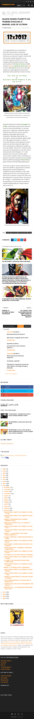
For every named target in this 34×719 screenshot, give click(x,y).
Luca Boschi (4, 682)
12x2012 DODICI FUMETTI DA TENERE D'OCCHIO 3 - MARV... (18, 564)
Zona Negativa (5, 645)
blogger (20, 326)
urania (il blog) (5, 669)
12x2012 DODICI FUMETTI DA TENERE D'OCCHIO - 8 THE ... (18, 527)
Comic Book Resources (14, 643)
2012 (4, 485)
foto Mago (4, 678)
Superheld (10, 332)
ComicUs (3, 663)
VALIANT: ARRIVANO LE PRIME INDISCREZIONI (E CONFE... (18, 537)
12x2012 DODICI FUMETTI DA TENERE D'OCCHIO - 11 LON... (18, 512)
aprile (6, 504)
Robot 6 (23, 643)
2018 (4, 473)
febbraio (7, 508)
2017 (4, 475)
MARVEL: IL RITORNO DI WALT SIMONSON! (16, 567)
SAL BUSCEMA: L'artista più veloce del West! (16, 261)
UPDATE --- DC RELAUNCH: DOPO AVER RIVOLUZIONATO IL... (15, 534)
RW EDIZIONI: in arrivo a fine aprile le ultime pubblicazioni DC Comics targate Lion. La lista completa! (21, 431)
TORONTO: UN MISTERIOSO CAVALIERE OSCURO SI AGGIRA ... (18, 577)
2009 (4, 596)
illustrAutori (4, 680)
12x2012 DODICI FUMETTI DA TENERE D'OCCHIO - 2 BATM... (18, 570)
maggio (6, 502)
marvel (4, 13)
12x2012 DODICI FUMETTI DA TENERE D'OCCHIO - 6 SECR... (18, 541)
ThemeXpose (20, 717)
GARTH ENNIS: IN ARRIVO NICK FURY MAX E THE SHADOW (18, 544)
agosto (6, 496)
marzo (6, 506)
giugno (6, 500)
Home (3, 12)
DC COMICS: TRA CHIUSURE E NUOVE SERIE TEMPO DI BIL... (16, 561)
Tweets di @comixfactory (7, 443)
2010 (4, 594)
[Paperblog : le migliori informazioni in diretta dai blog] (5, 459)
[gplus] (30, 1)
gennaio (7, 510)
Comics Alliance (16, 642)
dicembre (7, 487)
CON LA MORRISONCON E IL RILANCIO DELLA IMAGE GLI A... (17, 580)
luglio (6, 498)
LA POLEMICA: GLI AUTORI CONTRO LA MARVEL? (18, 555)
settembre (7, 493)
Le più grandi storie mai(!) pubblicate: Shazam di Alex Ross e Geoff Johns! (16, 299)
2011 (4, 592)
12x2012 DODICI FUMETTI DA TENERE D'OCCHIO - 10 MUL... (18, 516)
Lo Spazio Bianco (6, 667)
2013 (4, 483)
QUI (10, 66)
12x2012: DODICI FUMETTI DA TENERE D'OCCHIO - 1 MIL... (18, 573)
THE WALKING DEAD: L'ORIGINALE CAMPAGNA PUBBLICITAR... (18, 548)
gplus (18, 394)
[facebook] (26, 1)
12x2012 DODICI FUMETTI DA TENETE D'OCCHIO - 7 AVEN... (18, 530)
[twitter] (28, 1)
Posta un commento (11, 374)
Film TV (3, 665)
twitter (18, 391)
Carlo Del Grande (6, 676)
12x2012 (8, 12)
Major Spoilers (13, 645)
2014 (4, 481)
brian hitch (14, 12)
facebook (27, 326)
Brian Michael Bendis (24, 12)
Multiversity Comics (26, 642)
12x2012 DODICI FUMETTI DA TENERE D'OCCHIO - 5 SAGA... (18, 551)
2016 (4, 477)
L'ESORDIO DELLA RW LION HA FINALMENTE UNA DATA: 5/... (18, 584)
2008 (4, 598)
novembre (7, 489)
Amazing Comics (6, 661)
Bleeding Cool (7, 642)
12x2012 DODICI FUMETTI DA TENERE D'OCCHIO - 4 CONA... (18, 557)
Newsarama (29, 643)
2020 (4, 469)
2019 (4, 471)
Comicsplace (4, 643)
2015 (4, 479)
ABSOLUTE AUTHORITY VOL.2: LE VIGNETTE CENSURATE (17, 523)
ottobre (6, 491)
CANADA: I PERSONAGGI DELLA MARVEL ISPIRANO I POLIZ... (16, 519)
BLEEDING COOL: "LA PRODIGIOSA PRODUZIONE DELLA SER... (18, 588)
